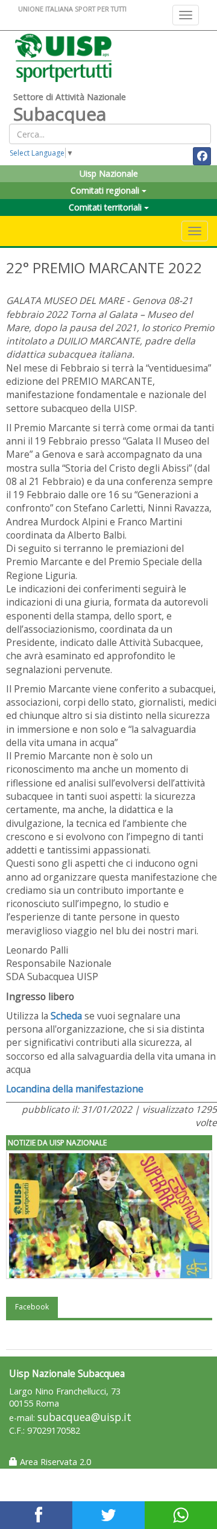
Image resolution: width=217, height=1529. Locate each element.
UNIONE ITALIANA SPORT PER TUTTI (72, 8)
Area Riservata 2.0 (54, 1461)
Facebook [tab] (32, 1307)
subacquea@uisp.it (84, 1417)
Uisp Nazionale (109, 173)
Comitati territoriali (106, 207)
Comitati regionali (106, 190)
